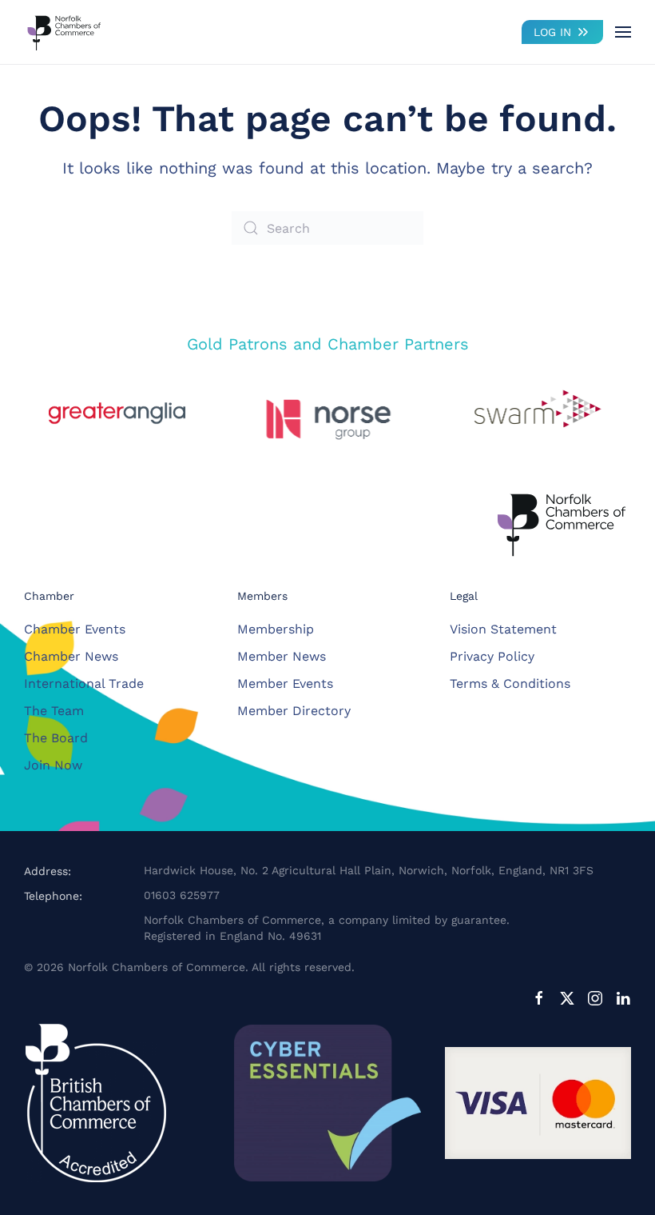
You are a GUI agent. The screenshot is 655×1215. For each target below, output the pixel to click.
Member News (281, 656)
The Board (56, 737)
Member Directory (294, 710)
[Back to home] (64, 32)
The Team (54, 710)
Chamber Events (74, 629)
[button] (623, 32)
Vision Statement (503, 629)
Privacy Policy (492, 656)
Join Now (53, 765)
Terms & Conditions (510, 683)
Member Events (285, 683)
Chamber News (71, 656)
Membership (275, 629)
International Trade (84, 683)
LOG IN (552, 32)
